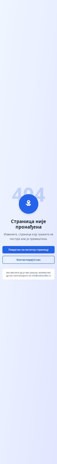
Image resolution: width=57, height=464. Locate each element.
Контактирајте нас (29, 259)
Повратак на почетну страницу (28, 249)
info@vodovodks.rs (41, 275)
